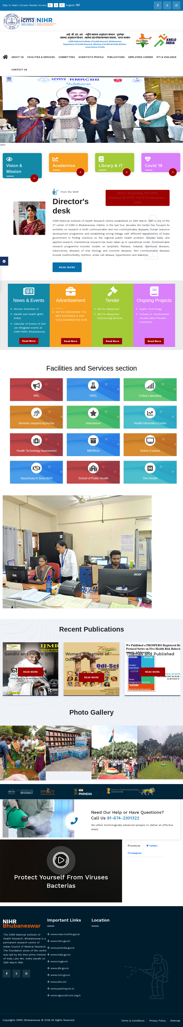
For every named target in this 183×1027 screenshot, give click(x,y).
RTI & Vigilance (166, 57)
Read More (29, 341)
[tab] (134, 846)
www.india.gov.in (60, 954)
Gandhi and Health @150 (30, 653)
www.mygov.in (59, 961)
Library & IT (111, 165)
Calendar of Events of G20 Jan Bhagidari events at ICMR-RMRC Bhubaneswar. (30, 322)
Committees (66, 57)
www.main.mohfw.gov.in (65, 934)
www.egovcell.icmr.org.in (65, 995)
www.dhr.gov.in (59, 968)
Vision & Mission (14, 168)
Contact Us (19, 69)
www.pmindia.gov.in (62, 947)
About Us (17, 57)
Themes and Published (150, 653)
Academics (64, 165)
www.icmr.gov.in (60, 975)
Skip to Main (10, 5)
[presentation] (7, 120)
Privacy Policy (157, 1020)
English (70, 5)
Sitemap (175, 1020)
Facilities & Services (41, 57)
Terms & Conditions (133, 1020)
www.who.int (58, 981)
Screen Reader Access (33, 5)
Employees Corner (140, 57)
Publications (116, 57)
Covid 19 (153, 165)
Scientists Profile (91, 57)
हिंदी (78, 5)
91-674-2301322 (123, 818)
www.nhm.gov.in (60, 941)
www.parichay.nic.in (62, 988)
